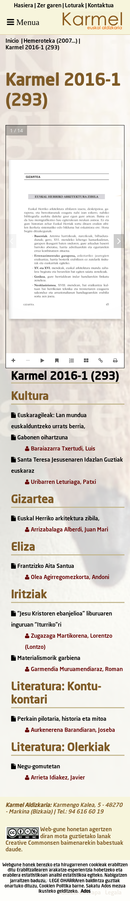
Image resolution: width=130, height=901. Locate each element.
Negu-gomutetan (38, 767)
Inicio (12, 41)
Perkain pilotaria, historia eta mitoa (61, 719)
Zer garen (49, 6)
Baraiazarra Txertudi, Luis (62, 449)
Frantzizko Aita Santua (45, 566)
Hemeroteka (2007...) (50, 41)
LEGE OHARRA (63, 881)
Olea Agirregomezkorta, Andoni (69, 577)
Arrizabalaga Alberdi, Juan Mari (68, 530)
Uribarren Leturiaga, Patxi (62, 482)
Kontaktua (101, 6)
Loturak (74, 6)
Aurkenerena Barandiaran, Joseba (72, 730)
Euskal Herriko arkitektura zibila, (57, 519)
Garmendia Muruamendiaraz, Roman (76, 669)
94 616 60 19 (85, 812)
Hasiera (23, 6)
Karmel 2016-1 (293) (65, 376)
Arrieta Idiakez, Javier (57, 778)
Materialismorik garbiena (48, 658)
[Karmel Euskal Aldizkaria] (92, 29)
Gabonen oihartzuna (42, 438)
